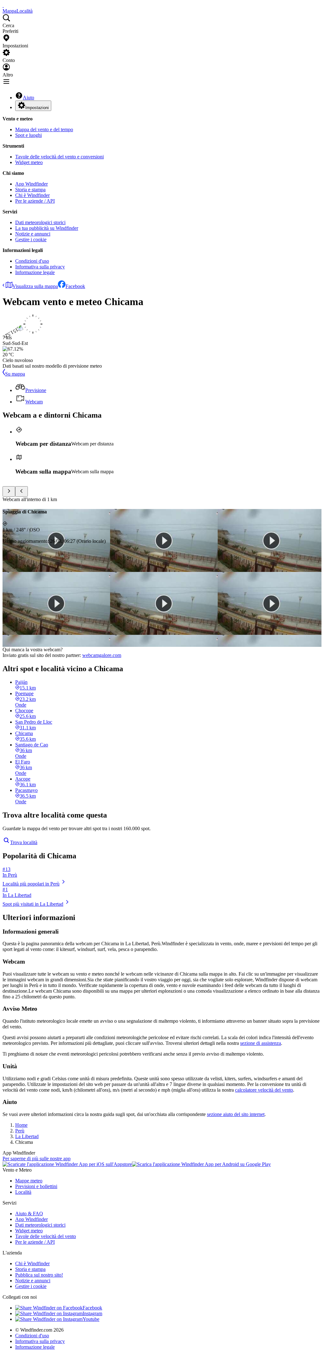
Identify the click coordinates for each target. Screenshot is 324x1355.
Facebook (75, 286)
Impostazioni (37, 107)
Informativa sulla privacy (40, 266)
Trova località (23, 842)
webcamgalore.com (101, 655)
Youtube (91, 1319)
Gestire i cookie (31, 239)
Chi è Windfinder (32, 195)
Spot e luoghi (28, 135)
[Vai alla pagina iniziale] (3, 5)
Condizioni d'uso (32, 261)
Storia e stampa (30, 189)
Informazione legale (35, 272)
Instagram (92, 1313)
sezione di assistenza (260, 1043)
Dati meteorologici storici (40, 222)
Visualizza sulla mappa (35, 286)
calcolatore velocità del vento (264, 1090)
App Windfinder (31, 184)
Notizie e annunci (32, 233)
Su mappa (15, 374)
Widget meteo (29, 162)
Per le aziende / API (35, 201)
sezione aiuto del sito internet (236, 1114)
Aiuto (28, 97)
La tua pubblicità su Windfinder (46, 228)
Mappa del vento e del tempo (44, 129)
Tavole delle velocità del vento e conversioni (59, 156)
